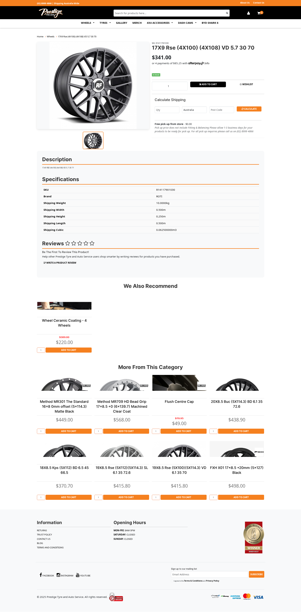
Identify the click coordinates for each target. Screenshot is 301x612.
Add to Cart (209, 84)
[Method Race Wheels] (86, 386)
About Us (245, 2)
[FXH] (259, 452)
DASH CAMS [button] (186, 22)
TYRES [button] (104, 22)
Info (206, 63)
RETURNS (42, 530)
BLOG (40, 543)
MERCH (137, 22)
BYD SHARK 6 (210, 22)
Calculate (250, 108)
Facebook (48, 575)
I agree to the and (196, 580)
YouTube (85, 575)
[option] (93, 85)
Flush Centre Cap (179, 402)
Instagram (66, 575)
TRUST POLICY (44, 534)
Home (40, 36)
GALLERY (121, 22)
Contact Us (258, 2)
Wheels (50, 36)
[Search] (227, 13)
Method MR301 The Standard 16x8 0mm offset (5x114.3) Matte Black (64, 406)
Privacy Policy (212, 580)
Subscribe (256, 574)
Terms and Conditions (50, 547)
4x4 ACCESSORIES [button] (158, 22)
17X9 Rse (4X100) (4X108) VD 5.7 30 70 (77, 36)
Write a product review (61, 262)
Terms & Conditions (193, 580)
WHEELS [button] (86, 22)
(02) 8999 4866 (44, 3)
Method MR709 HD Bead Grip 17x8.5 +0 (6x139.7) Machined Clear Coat (121, 406)
